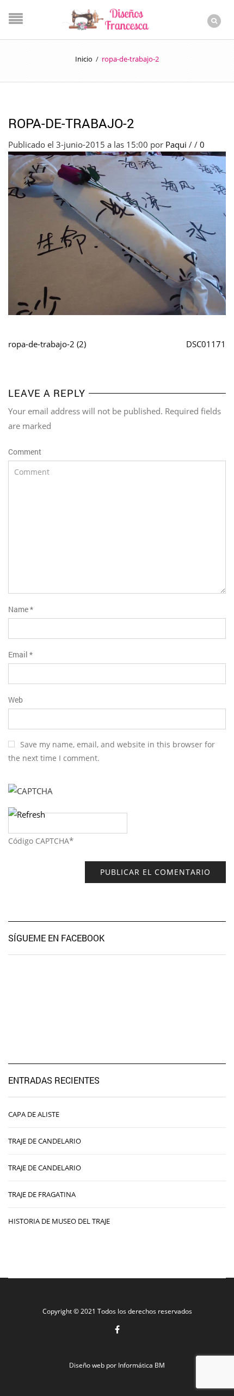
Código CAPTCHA (38, 841)
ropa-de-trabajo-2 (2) (47, 344)
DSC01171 (206, 344)
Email (20, 654)
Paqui (176, 144)
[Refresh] (26, 814)
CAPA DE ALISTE (33, 1114)
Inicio (84, 59)
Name (20, 609)
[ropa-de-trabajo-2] (117, 232)
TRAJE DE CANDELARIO (44, 1141)
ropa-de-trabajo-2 (71, 123)
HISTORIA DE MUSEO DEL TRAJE (59, 1221)
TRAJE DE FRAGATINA (42, 1194)
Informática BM (141, 1365)
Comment (24, 451)
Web (15, 699)
